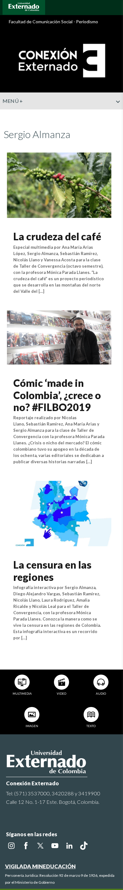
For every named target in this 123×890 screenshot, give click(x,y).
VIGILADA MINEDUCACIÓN (40, 866)
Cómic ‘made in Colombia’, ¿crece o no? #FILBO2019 (57, 395)
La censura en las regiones (52, 571)
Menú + (13, 101)
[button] (115, 114)
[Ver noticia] (59, 184)
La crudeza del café (57, 236)
